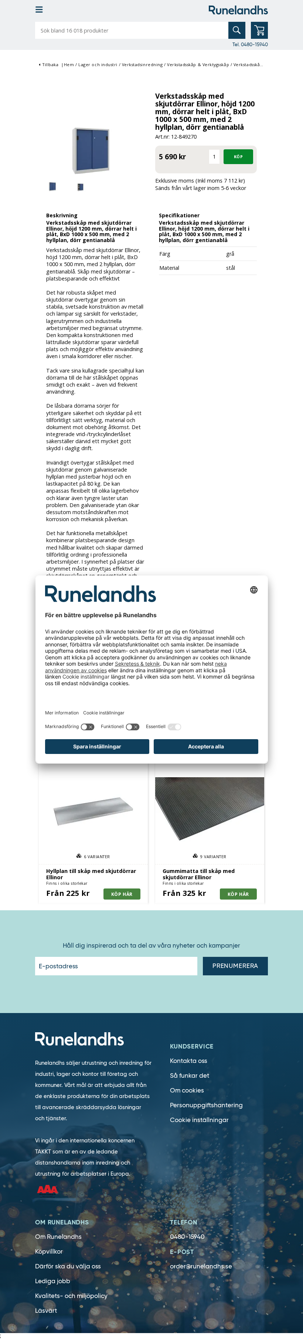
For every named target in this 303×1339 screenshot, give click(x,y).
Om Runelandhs (58, 1237)
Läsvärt (46, 1311)
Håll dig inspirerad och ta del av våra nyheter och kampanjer (151, 945)
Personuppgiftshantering (206, 1105)
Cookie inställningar (199, 1120)
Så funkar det (189, 1076)
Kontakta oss (188, 1061)
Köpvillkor (49, 1251)
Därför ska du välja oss (68, 1266)
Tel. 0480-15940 (250, 44)
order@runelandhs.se (201, 1266)
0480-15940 (187, 1237)
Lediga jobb (52, 1281)
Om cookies (187, 1090)
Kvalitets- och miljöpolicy (71, 1296)
